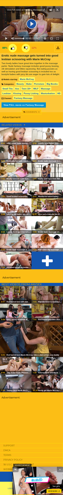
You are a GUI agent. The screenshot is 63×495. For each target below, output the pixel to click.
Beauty (20, 84)
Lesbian (6, 93)
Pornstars (39, 84)
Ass (17, 88)
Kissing (17, 93)
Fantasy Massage (23, 98)
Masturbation (48, 93)
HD (58, 93)
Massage (45, 88)
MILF (36, 88)
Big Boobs (52, 84)
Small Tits (7, 88)
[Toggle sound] (16, 469)
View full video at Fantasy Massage (25, 9)
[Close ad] (60, 469)
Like (12, 48)
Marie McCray (27, 79)
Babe (29, 84)
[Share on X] (57, 10)
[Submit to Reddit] (50, 10)
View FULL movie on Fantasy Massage (24, 105)
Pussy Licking (31, 93)
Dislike (26, 48)
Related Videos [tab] (12, 125)
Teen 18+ (26, 88)
